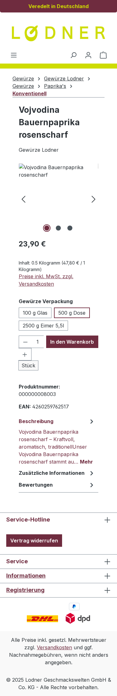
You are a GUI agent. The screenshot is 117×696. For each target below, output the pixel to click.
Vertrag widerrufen (34, 540)
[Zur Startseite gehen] (58, 33)
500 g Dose (71, 313)
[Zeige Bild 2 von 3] (58, 228)
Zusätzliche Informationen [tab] (52, 473)
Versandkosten (54, 647)
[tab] (57, 441)
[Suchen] (73, 55)
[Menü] (13, 55)
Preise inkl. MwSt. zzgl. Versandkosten (46, 280)
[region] (58, 199)
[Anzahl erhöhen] (25, 354)
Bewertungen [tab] (36, 485)
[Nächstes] (93, 198)
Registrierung (25, 590)
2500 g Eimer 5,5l (43, 325)
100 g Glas (35, 313)
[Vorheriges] (23, 198)
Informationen (26, 575)
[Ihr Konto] (88, 55)
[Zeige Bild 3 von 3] (69, 228)
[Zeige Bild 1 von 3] (46, 228)
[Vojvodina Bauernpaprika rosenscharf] (58, 199)
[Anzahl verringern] (25, 342)
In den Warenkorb (72, 342)
